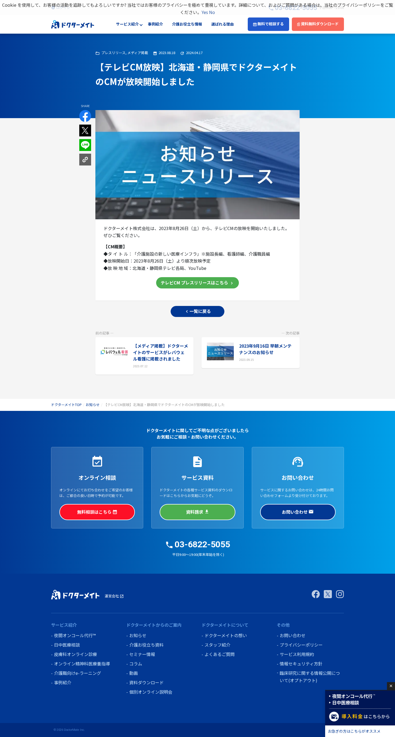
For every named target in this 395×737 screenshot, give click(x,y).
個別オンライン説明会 (150, 692)
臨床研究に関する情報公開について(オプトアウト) (310, 676)
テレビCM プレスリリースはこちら (197, 282)
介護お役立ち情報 (187, 24)
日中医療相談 (67, 644)
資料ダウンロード (146, 682)
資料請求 (197, 512)
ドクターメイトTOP (66, 404)
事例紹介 (155, 24)
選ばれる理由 (222, 24)
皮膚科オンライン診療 (75, 654)
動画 (133, 673)
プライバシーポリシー (301, 644)
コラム (135, 663)
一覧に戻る (197, 311)
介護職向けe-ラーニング (77, 673)
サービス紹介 (127, 24)
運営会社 (114, 595)
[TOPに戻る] (72, 23)
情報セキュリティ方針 (301, 663)
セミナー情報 (142, 654)
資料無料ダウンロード (319, 24)
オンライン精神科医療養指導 (82, 663)
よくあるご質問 (219, 654)
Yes (205, 12)
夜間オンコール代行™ (75, 635)
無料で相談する (270, 24)
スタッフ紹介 (217, 644)
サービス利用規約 (297, 654)
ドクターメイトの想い (225, 635)
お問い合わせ (298, 512)
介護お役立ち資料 (146, 644)
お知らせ (93, 404)
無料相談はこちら (97, 512)
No (212, 12)
